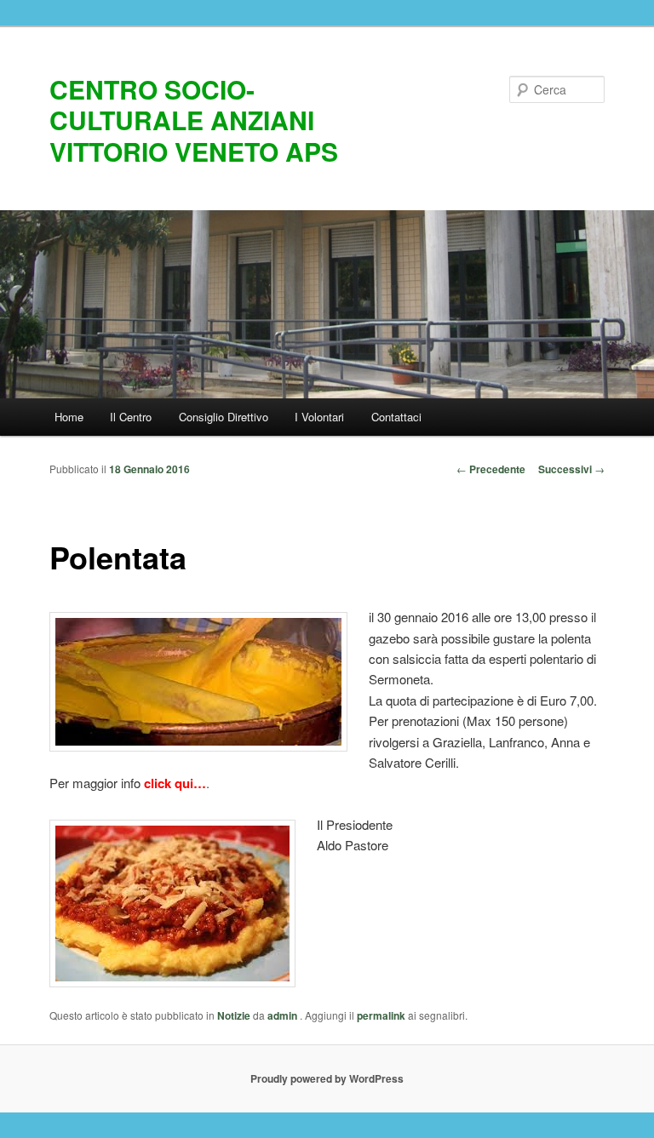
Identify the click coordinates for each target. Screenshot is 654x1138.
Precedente (490, 469)
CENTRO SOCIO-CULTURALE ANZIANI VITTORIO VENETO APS (193, 120)
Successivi (571, 469)
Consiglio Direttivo (223, 417)
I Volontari (319, 417)
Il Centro (131, 417)
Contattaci (396, 417)
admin (283, 1015)
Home (68, 417)
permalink (381, 1015)
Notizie (233, 1015)
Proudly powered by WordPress (327, 1078)
